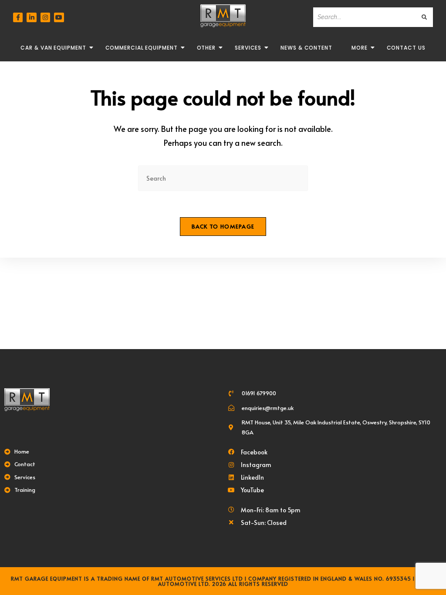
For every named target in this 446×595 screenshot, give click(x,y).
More (359, 47)
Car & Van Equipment (53, 47)
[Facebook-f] (18, 17)
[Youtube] (59, 17)
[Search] (424, 17)
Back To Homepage (223, 226)
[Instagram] (45, 17)
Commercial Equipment (141, 47)
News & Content (306, 47)
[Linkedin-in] (31, 17)
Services (248, 47)
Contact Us (406, 47)
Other (206, 47)
